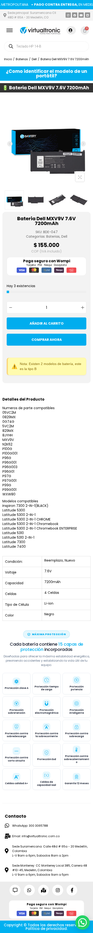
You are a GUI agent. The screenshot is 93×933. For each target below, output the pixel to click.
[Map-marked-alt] (43, 890)
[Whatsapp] (29, 890)
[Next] (83, 143)
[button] (82, 922)
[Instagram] (68, 15)
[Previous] (9, 143)
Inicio (8, 59)
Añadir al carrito (47, 323)
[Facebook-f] (72, 890)
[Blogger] (87, 15)
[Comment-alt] (15, 890)
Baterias (22, 59)
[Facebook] (74, 15)
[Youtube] (81, 15)
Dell (34, 59)
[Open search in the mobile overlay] (46, 46)
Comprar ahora (46, 339)
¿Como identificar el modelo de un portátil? (46, 73)
